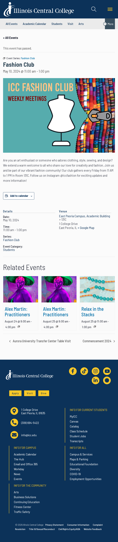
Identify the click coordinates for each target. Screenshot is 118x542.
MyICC (73, 416)
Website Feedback (93, 529)
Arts (81, 24)
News (17, 474)
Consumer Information (78, 524)
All (12, 24)
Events (18, 478)
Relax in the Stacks (92, 311)
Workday (19, 469)
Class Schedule (79, 431)
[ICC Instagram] (95, 371)
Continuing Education (27, 502)
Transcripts (76, 441)
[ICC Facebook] (72, 371)
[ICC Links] (107, 380)
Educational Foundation (84, 464)
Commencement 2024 (97, 341)
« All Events (10, 38)
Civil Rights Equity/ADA (69, 529)
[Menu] (110, 9)
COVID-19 (75, 474)
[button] (93, 9)
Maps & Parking (79, 459)
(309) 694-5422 (30, 423)
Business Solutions (25, 497)
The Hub (19, 459)
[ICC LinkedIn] (95, 380)
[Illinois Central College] (39, 9)
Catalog (74, 426)
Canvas (74, 421)
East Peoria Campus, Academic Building (84, 216)
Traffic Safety (22, 511)
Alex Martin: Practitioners (17, 311)
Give (44, 393)
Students (56, 24)
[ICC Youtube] (107, 371)
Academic (34, 24)
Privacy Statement (54, 524)
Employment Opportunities (85, 478)
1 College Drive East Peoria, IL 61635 (33, 411)
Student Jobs (78, 436)
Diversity (75, 469)
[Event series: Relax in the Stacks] (95, 327)
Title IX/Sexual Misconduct (42, 529)
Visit (70, 24)
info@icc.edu (29, 435)
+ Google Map (86, 228)
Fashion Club (11, 240)
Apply (15, 393)
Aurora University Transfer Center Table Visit (41, 341)
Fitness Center (22, 506)
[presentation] (20, 289)
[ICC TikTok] (84, 371)
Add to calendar (19, 195)
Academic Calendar (25, 454)
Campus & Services (81, 454)
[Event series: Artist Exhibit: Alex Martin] (19, 327)
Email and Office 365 (26, 464)
